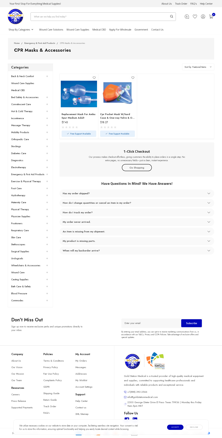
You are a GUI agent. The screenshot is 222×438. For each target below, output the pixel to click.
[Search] (171, 16)
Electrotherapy (18, 167)
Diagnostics (17, 160)
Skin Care (16, 237)
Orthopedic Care (20, 139)
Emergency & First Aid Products (39, 43)
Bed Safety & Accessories (25, 97)
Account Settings (83, 387)
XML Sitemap (82, 414)
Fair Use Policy (51, 374)
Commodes (17, 300)
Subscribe (191, 323)
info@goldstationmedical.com (142, 397)
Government (141, 29)
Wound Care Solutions (51, 29)
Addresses (81, 374)
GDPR (46, 387)
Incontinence (17, 118)
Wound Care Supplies (77, 29)
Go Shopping (137, 167)
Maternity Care (18, 202)
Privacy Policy (50, 367)
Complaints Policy (52, 380)
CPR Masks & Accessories (72, 43)
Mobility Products (20, 132)
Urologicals (17, 258)
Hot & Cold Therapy (22, 111)
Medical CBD (99, 29)
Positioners (16, 223)
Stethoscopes (18, 244)
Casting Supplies (19, 279)
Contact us (80, 407)
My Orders (81, 361)
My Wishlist (81, 380)
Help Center (206, 4)
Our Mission (17, 374)
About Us (167, 4)
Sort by (188, 67)
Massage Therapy (20, 125)
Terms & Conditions (53, 361)
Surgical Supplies (20, 251)
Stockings (16, 146)
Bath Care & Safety (21, 286)
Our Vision (16, 367)
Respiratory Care (20, 230)
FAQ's (193, 4)
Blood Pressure (19, 293)
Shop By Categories (19, 29)
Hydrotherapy (18, 195)
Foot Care (16, 188)
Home (17, 43)
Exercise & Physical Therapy (26, 181)
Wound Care (18, 272)
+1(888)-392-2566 (137, 392)
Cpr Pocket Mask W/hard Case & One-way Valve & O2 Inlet (117, 116)
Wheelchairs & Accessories (25, 265)
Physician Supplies (20, 216)
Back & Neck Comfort (22, 76)
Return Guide (50, 400)
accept (175, 427)
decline (194, 427)
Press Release (18, 401)
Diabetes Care (18, 153)
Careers (15, 394)
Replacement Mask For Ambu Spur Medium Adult (78, 116)
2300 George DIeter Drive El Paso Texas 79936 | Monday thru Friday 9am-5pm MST (164, 404)
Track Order (181, 4)
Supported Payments (22, 407)
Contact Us (157, 29)
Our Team (16, 380)
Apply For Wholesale (120, 29)
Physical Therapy (20, 209)
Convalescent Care (21, 104)
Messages (80, 367)
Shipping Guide (51, 393)
